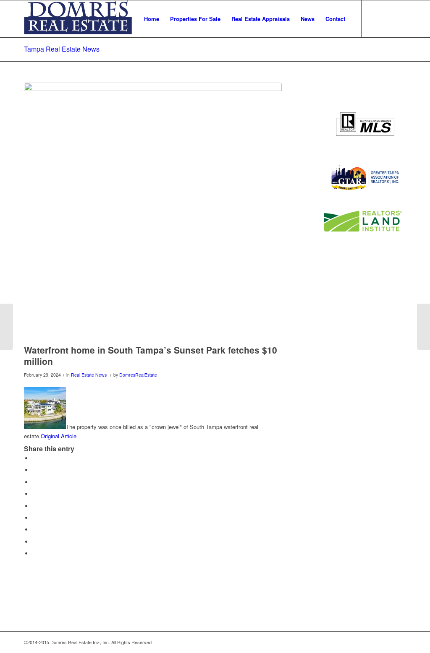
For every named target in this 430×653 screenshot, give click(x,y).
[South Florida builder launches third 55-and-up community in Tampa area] (423, 327)
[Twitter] (374, 18)
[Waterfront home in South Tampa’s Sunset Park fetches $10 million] (153, 211)
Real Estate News (89, 375)
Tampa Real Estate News (62, 49)
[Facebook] (387, 18)
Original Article (58, 436)
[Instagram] (399, 18)
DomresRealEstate (138, 375)
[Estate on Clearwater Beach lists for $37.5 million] (6, 327)
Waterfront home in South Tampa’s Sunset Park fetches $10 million (150, 355)
